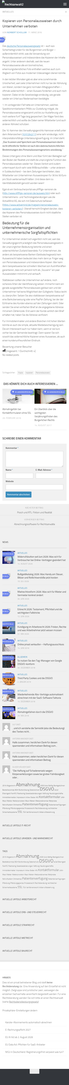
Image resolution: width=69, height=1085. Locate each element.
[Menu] (65, 4)
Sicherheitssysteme (9, 812)
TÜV (24, 812)
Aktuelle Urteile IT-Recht (16, 825)
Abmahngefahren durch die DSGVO (35, 712)
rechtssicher (52, 808)
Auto (46, 786)
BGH (16, 790)
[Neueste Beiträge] (10, 546)
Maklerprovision (19, 801)
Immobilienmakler (9, 797)
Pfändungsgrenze (17, 808)
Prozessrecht (30, 808)
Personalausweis (43, 373)
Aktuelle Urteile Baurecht (17, 951)
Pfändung (6, 808)
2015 (4, 786)
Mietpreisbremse (41, 801)
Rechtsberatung (41, 808)
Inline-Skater (30, 797)
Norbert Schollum (17, 32)
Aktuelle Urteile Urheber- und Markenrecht (27, 838)
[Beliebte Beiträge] (26, 546)
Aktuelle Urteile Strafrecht (18, 925)
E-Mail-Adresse (44, 470)
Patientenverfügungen (57, 805)
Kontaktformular (49, 797)
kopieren (29, 373)
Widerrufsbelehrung (47, 812)
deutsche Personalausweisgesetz (23, 46)
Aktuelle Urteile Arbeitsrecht (19, 899)
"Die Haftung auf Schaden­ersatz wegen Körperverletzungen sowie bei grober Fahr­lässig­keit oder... (38, 774)
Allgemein (22, 657)
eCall (56, 790)
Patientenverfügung (35, 804)
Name (9, 470)
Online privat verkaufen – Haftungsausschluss (40, 644)
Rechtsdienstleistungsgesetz (23, 1001)
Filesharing (21, 793)
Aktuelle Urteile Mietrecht (17, 938)
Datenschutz (34, 790)
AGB (42, 786)
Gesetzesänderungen (34, 793)
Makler (9, 801)
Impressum (21, 797)
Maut (27, 801)
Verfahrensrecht (32, 812)
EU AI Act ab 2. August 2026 (19, 1037)
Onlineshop (17, 805)
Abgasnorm (11, 786)
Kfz (37, 797)
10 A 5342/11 (29, 134)
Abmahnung (28, 784)
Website (10, 481)
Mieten (32, 801)
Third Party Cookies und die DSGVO (35, 678)
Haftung (46, 793)
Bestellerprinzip (8, 790)
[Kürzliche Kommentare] (42, 546)
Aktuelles (8, 11)
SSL (20, 812)
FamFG (13, 793)
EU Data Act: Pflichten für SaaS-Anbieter (25, 1044)
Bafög (50, 786)
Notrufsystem (7, 805)
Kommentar (12, 448)
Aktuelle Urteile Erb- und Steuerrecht (24, 912)
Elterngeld (6, 793)
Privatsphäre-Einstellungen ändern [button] (19, 1010)
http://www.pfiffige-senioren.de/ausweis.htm (26, 193)
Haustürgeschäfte (56, 793)
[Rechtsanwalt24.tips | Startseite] (16, 4)
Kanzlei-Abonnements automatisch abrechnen (28, 1022)
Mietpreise (53, 801)
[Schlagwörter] (59, 546)
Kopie (20, 373)
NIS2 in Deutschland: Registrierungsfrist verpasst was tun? (34, 1052)
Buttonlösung (24, 790)
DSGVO (47, 789)
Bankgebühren (59, 786)
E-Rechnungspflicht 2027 (18, 1029)
